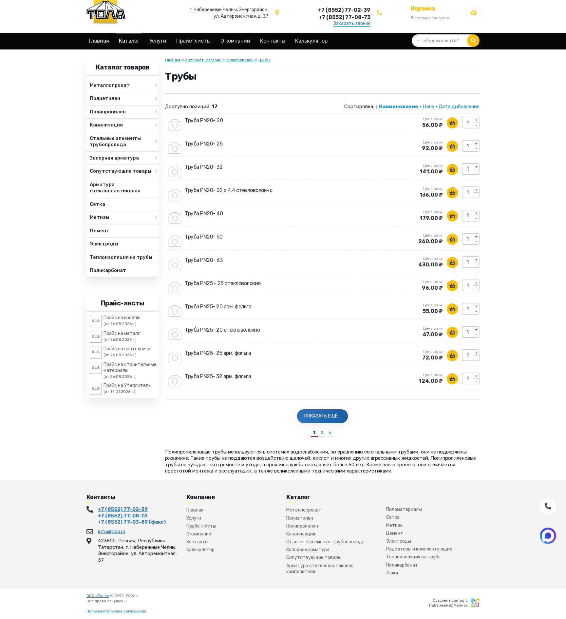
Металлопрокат (303, 510)
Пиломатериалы (404, 509)
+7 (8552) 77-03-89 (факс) (132, 522)
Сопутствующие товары (313, 557)
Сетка (393, 517)
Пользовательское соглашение (116, 611)
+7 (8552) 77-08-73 (122, 516)
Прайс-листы (201, 526)
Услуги (193, 518)
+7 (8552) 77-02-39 (123, 509)
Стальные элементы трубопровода (325, 542)
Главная (194, 510)
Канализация (300, 534)
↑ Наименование (396, 106)
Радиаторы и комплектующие (419, 549)
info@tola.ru (111, 531)
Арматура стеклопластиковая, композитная (320, 568)
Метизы (395, 525)
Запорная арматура (308, 549)
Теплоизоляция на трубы (414, 557)
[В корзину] (452, 123)
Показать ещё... (322, 416)
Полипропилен (302, 526)
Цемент (394, 533)
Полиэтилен (299, 518)
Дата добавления (459, 106)
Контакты (197, 542)
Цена (428, 106)
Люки (392, 573)
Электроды (398, 541)
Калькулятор (200, 549)
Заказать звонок (351, 23)
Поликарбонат (402, 565)
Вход (134, 601)
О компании (198, 534)
